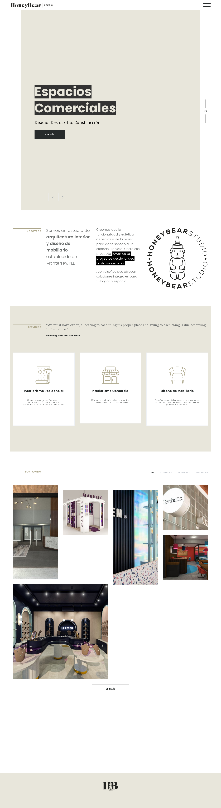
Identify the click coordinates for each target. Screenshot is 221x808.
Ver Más (50, 134)
